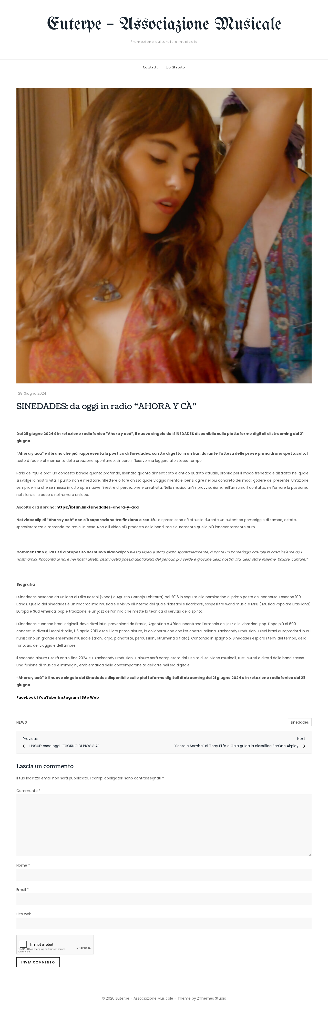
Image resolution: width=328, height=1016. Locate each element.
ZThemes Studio (211, 998)
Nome (23, 865)
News (21, 722)
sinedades (300, 722)
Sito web (24, 914)
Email (22, 889)
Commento (28, 790)
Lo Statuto (175, 67)
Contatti (150, 67)
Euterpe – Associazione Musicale (164, 24)
